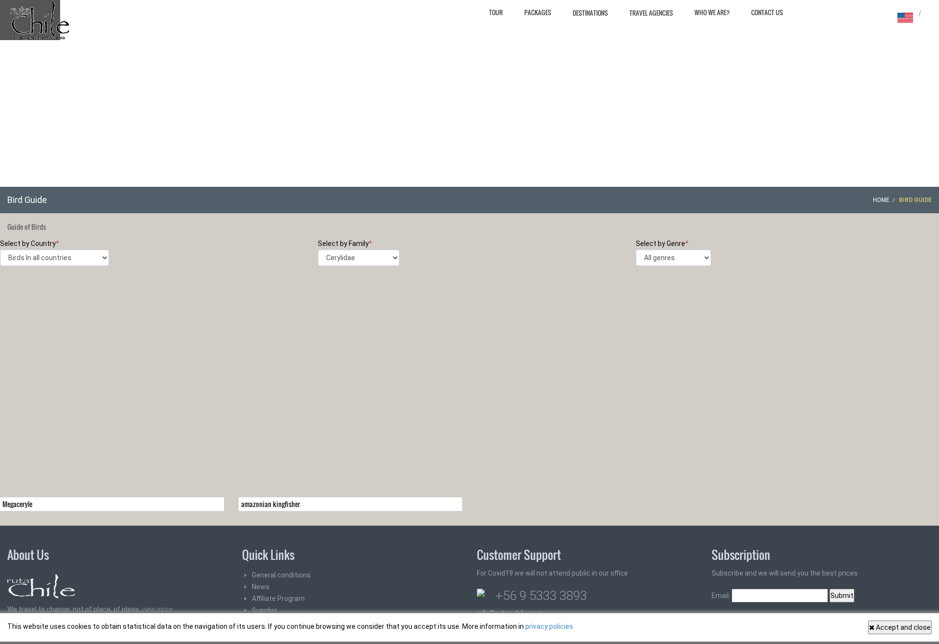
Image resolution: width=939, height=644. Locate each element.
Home (881, 200)
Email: (722, 596)
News (260, 587)
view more (157, 609)
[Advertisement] (469, 113)
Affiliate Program (278, 598)
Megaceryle (17, 504)
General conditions (281, 575)
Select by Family (345, 243)
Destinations (590, 13)
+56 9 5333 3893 (541, 595)
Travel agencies (651, 13)
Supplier (264, 610)
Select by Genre (662, 243)
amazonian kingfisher (270, 504)
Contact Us (767, 12)
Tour (496, 12)
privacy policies (549, 626)
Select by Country (29, 243)
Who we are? (712, 12)
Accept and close (902, 627)
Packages (537, 12)
